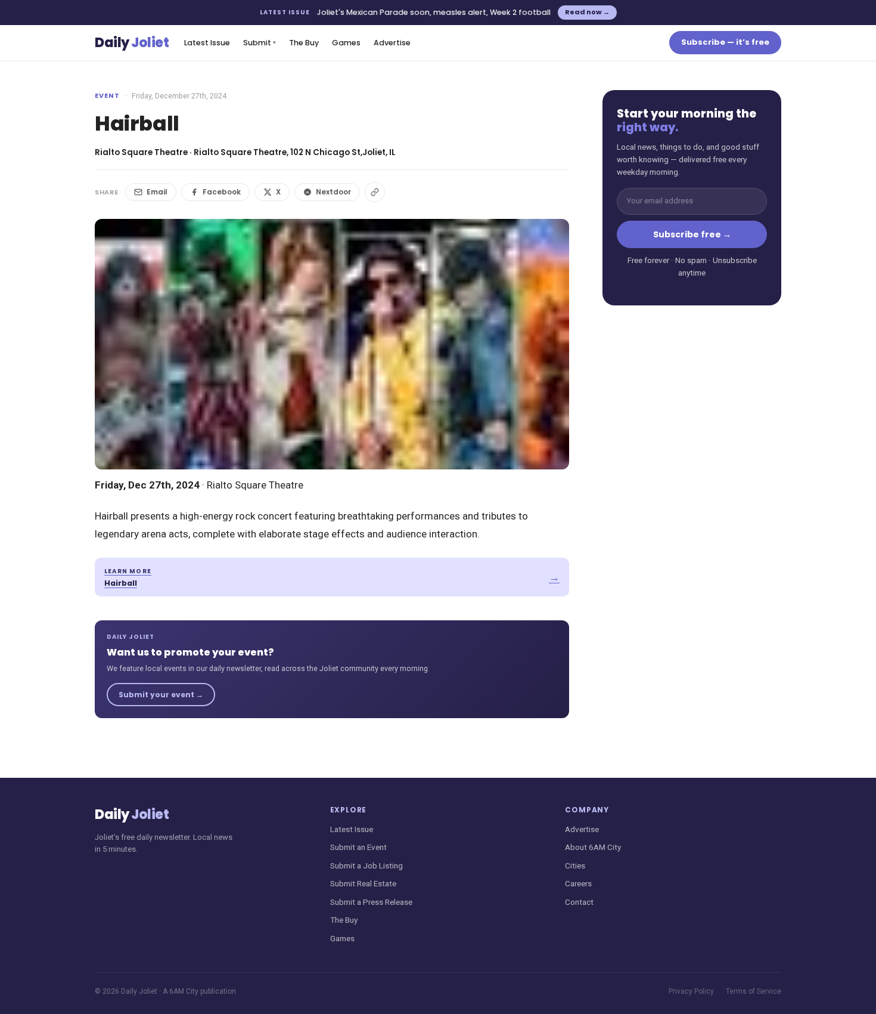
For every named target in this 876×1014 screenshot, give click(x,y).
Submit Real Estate (363, 883)
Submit (259, 43)
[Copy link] (375, 192)
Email (157, 192)
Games (346, 43)
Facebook (222, 192)
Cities (575, 865)
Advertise (392, 43)
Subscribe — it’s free (725, 42)
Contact (579, 902)
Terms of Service (753, 991)
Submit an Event (358, 847)
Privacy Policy (691, 991)
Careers (578, 883)
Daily (132, 42)
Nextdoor (333, 192)
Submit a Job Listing (366, 865)
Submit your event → (161, 695)
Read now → (587, 12)
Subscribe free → (692, 234)
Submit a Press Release (371, 902)
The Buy (304, 43)
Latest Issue (207, 43)
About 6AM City (593, 847)
